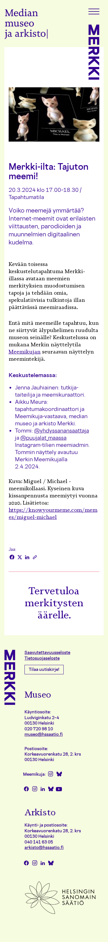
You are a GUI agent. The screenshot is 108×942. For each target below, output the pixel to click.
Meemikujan (25, 352)
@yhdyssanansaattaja (61, 430)
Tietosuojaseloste (42, 658)
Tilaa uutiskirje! (44, 669)
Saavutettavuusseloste (47, 652)
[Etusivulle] (26, 25)
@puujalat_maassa (43, 437)
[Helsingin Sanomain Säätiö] (60, 913)
